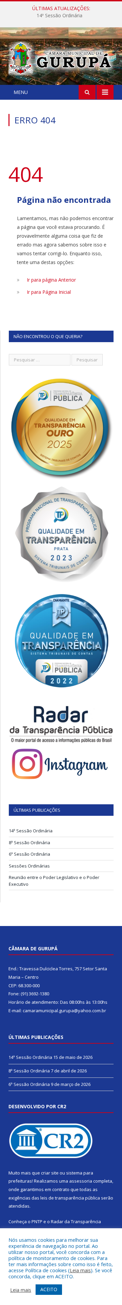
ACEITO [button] (48, 1289)
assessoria (80, 1181)
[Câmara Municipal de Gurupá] (61, 57)
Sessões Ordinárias (29, 866)
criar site (50, 1173)
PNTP (37, 1221)
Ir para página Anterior (51, 280)
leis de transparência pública (70, 1198)
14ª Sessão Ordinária (31, 831)
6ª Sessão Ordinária (29, 854)
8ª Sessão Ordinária (59, 16)
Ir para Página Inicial (49, 292)
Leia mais (80, 1270)
